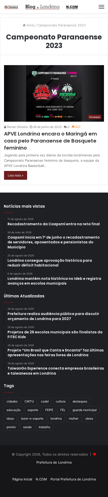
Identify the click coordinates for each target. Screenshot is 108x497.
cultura (61, 401)
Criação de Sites (54, 488)
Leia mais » (15, 175)
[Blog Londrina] (41, 7)
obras (89, 418)
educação (14, 410)
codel (45, 401)
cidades (12, 401)
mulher (73, 418)
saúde (27, 427)
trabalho (44, 427)
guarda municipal (85, 410)
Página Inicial (22, 479)
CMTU (29, 401)
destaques (80, 401)
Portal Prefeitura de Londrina (73, 479)
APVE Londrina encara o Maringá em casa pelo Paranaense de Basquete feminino (50, 140)
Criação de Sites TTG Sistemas (54, 471)
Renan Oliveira (17, 127)
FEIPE (49, 410)
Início (30, 25)
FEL (63, 410)
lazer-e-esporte (32, 418)
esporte (33, 410)
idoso (10, 418)
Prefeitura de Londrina (54, 462)
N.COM (41, 479)
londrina (56, 418)
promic (11, 427)
